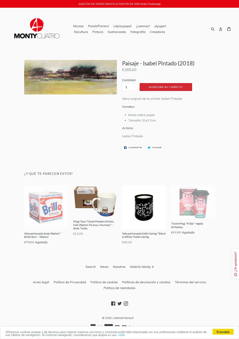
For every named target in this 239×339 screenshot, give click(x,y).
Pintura (97, 32)
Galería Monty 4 (142, 267)
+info (121, 335)
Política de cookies (104, 282)
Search (91, 267)
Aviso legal (41, 282)
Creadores (157, 32)
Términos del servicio (190, 282)
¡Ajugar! (160, 26)
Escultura (81, 32)
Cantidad (129, 80)
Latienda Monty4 (123, 318)
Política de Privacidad (70, 282)
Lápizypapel (122, 26)
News (104, 267)
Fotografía (138, 32)
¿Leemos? (143, 26)
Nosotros (119, 267)
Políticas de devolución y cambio (146, 282)
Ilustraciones (117, 32)
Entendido (223, 332)
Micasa (78, 26)
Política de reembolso (119, 288)
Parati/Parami (98, 26)
